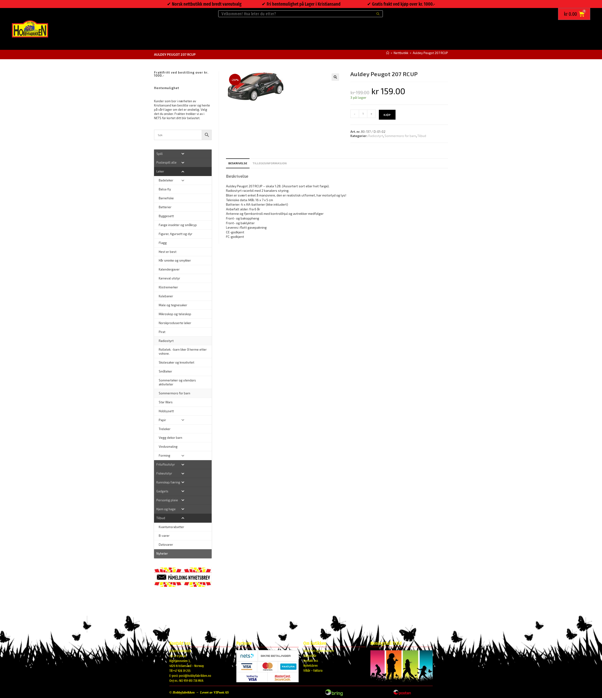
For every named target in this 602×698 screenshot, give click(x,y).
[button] (335, 77)
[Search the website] (300, 13)
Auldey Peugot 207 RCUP (430, 53)
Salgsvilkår (310, 656)
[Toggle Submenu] (183, 153)
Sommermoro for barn (400, 136)
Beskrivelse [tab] (237, 163)
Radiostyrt (375, 136)
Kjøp (387, 114)
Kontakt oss (310, 661)
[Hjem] (387, 53)
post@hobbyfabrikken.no (195, 676)
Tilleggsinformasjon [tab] (270, 163)
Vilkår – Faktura (312, 671)
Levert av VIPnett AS (214, 692)
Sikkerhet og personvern (318, 651)
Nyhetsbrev (310, 666)
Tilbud (421, 136)
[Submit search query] (378, 13)
